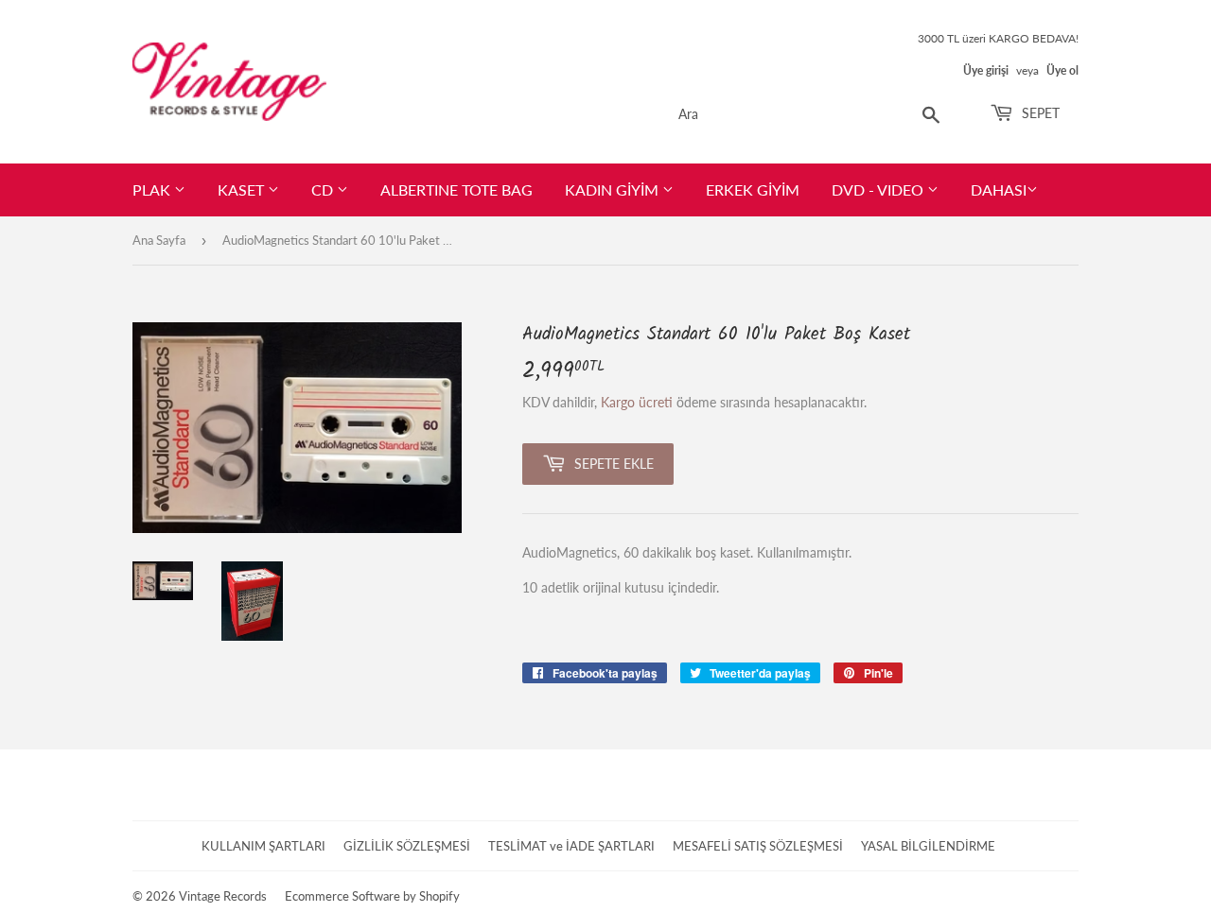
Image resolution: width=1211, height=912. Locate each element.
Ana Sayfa (158, 240)
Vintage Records (223, 895)
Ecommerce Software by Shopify (372, 895)
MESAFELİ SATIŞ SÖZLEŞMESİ (758, 845)
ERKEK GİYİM (752, 189)
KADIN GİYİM (613, 189)
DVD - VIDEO (879, 189)
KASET (243, 189)
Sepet (1039, 113)
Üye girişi (986, 70)
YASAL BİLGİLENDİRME (928, 845)
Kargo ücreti (637, 402)
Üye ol (1062, 70)
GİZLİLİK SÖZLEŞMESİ (406, 845)
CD (324, 189)
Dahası (999, 189)
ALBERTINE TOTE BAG (456, 189)
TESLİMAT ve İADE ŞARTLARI (571, 845)
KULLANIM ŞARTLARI (263, 845)
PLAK (153, 189)
